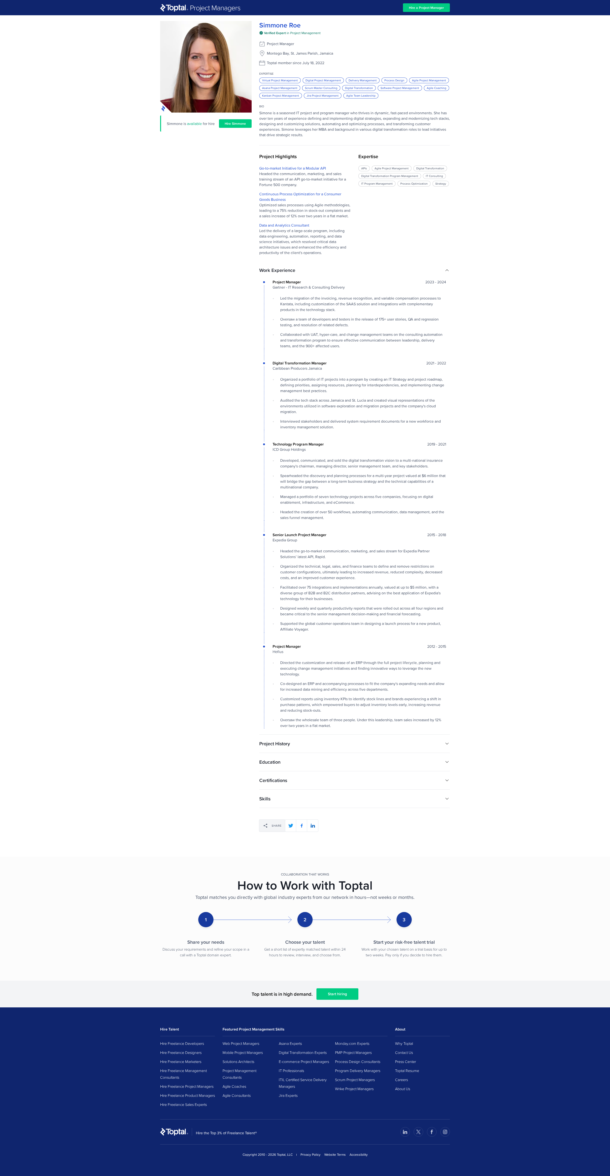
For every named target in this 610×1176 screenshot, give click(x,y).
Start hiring (337, 994)
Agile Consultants (237, 1095)
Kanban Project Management (280, 95)
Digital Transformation (359, 88)
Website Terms (335, 1154)
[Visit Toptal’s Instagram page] (445, 1132)
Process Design (394, 80)
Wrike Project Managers (354, 1088)
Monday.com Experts (352, 1043)
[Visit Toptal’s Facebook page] (432, 1132)
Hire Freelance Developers (182, 1043)
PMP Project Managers (353, 1052)
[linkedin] (312, 826)
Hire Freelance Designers (181, 1052)
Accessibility (359, 1154)
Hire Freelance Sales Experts (183, 1104)
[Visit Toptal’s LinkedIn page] (405, 1132)
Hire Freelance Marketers (180, 1061)
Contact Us (404, 1052)
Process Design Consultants (357, 1061)
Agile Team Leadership (361, 95)
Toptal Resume (407, 1070)
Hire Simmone (235, 123)
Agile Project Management (429, 80)
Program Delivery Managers (357, 1070)
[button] (354, 270)
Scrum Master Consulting (321, 88)
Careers (401, 1079)
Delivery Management (363, 80)
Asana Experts (290, 1043)
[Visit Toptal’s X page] (418, 1132)
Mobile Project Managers (243, 1052)
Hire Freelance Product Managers (187, 1095)
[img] (289, 33)
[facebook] (301, 826)
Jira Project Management (323, 95)
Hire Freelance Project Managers (187, 1086)
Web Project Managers (241, 1043)
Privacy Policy (310, 1154)
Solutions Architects (238, 1061)
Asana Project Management (279, 88)
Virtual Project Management (280, 80)
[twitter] (290, 826)
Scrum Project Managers (355, 1079)
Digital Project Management (323, 80)
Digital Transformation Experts (303, 1052)
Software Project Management (400, 88)
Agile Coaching (436, 88)
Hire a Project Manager (426, 7)
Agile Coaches (234, 1086)
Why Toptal (404, 1043)
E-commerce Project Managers (304, 1061)
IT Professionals (291, 1070)
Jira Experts (288, 1095)
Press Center (405, 1061)
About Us (402, 1088)
